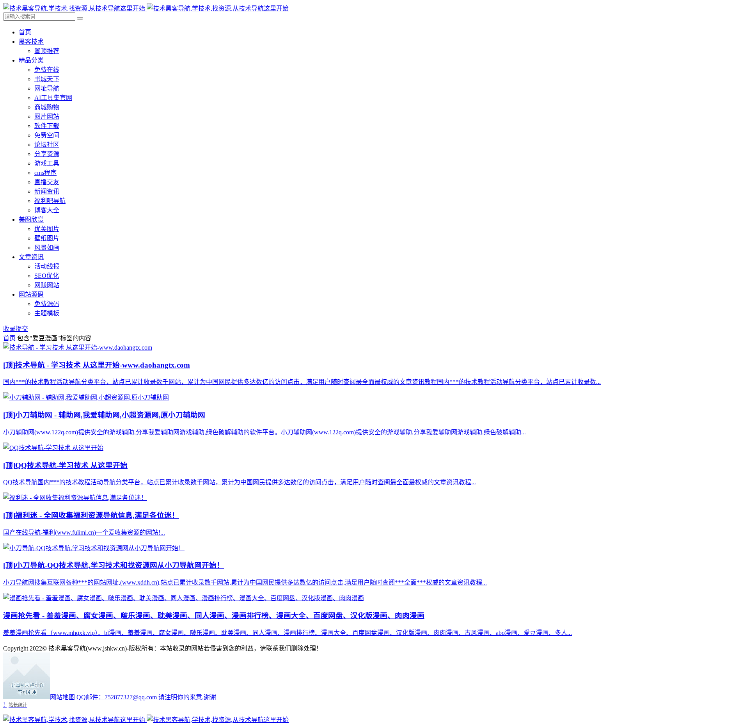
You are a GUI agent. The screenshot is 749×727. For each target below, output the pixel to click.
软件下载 (46, 126)
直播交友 (46, 182)
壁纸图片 (46, 238)
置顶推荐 (46, 51)
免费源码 (46, 303)
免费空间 (46, 135)
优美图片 (46, 229)
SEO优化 (46, 275)
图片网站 (46, 116)
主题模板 (46, 313)
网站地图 (62, 697)
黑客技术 (31, 41)
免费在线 (46, 69)
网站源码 (31, 294)
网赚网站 (46, 285)
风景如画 (46, 247)
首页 (25, 32)
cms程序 (45, 172)
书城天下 (46, 79)
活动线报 (46, 266)
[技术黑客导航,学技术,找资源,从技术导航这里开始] (146, 8)
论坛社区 (46, 144)
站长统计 (18, 705)
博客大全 (46, 210)
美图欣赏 (31, 219)
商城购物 (46, 107)
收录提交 (15, 328)
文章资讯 (31, 257)
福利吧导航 (50, 200)
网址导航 (46, 88)
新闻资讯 (46, 191)
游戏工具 (46, 163)
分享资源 (46, 154)
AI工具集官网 (53, 97)
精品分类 (31, 60)
